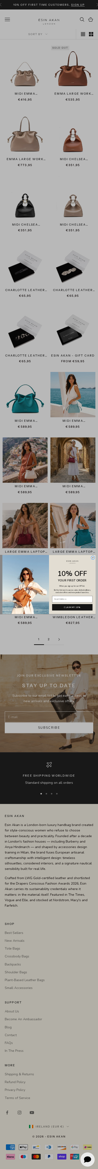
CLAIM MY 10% (72, 607)
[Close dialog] (93, 557)
